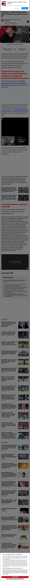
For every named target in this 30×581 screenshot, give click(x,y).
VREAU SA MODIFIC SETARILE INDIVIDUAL (15, 579)
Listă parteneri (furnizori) (6, 574)
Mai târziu (17, 8)
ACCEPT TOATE (15, 577)
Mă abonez (24, 8)
